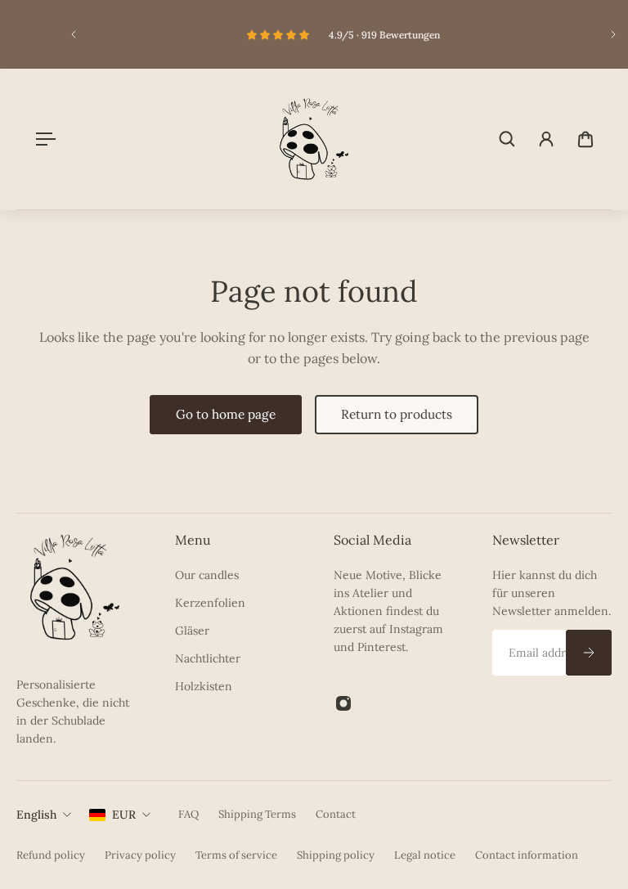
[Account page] (546, 139)
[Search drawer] (507, 139)
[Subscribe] (589, 653)
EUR (124, 814)
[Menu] (42, 139)
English (36, 814)
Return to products (396, 414)
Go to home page (226, 414)
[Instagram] (343, 703)
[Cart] (585, 139)
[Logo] (313, 139)
